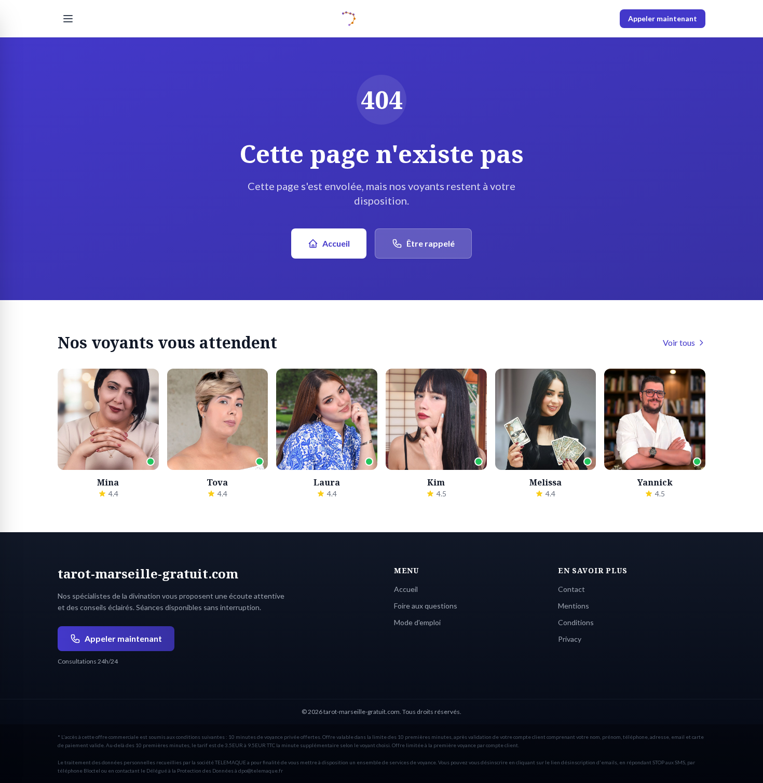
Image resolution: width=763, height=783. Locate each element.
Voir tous (679, 342)
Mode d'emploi (417, 622)
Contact (571, 589)
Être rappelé (430, 243)
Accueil (336, 243)
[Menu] (68, 18)
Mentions (573, 605)
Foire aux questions (425, 605)
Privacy (569, 638)
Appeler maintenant (662, 18)
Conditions (576, 622)
